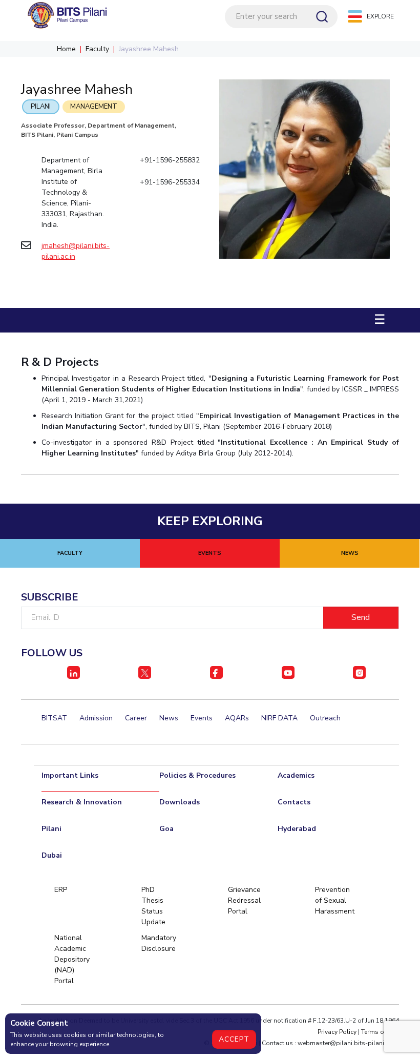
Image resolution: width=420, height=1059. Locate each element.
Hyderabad (297, 829)
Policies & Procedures (197, 775)
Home (66, 49)
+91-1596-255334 (170, 182)
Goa (166, 829)
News (168, 718)
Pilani (41, 106)
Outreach (325, 718)
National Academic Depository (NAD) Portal (70, 959)
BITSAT (54, 718)
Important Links (69, 775)
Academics (296, 775)
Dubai (51, 855)
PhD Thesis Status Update (153, 906)
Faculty (97, 49)
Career (136, 718)
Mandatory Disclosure (157, 943)
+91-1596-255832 (170, 160)
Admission (96, 718)
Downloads (179, 802)
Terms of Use (380, 1032)
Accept (234, 1039)
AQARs (237, 718)
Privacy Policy (337, 1032)
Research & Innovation (81, 802)
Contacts (294, 802)
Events (202, 718)
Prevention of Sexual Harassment (331, 900)
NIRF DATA (279, 718)
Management (93, 106)
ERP (60, 890)
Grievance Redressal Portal (244, 900)
